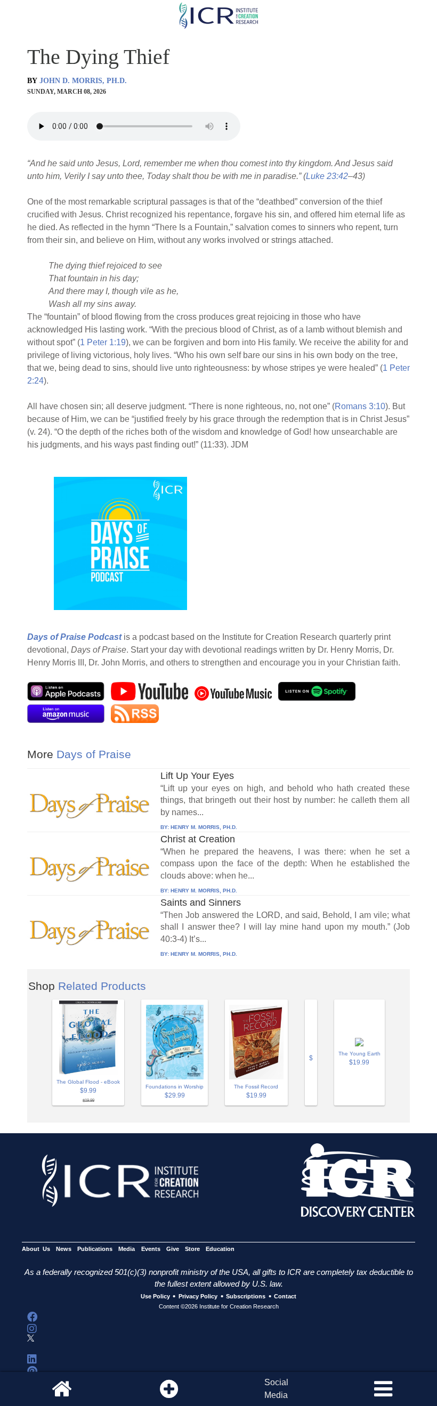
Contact (285, 1297)
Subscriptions (245, 1297)
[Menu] (383, 1389)
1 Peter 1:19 (103, 342)
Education (220, 1249)
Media (126, 1249)
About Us (36, 1249)
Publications (94, 1249)
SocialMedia (276, 1389)
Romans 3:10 (360, 406)
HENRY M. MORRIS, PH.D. (204, 827)
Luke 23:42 (327, 176)
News (63, 1249)
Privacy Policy (198, 1297)
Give (172, 1249)
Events (150, 1249)
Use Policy (155, 1297)
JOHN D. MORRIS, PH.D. (83, 81)
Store (192, 1249)
